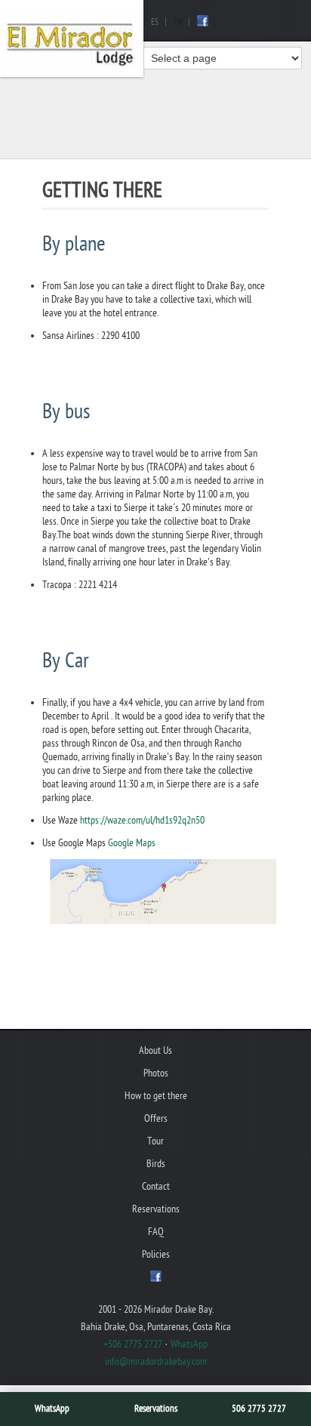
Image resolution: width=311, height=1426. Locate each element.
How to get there (156, 1095)
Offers (156, 1118)
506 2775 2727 (259, 1409)
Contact (156, 1186)
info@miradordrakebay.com (156, 1361)
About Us (155, 1050)
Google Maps (132, 842)
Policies (156, 1254)
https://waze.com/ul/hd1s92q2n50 (142, 820)
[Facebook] (202, 23)
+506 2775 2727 (132, 1344)
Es (155, 22)
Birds (155, 1163)
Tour (155, 1141)
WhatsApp (52, 1409)
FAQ (156, 1231)
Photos (155, 1073)
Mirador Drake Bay (71, 38)
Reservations (155, 1409)
